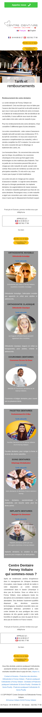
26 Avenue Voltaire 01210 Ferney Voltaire (21, 700)
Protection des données (28, 676)
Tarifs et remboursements (21, 83)
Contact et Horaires (11, 676)
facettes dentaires (21, 411)
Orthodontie (15, 253)
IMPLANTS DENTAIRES (21, 511)
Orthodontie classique (21, 304)
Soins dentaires (21, 459)
